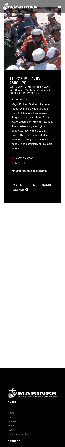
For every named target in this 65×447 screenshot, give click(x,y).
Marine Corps (32, 393)
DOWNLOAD (24, 157)
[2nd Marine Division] (20, 6)
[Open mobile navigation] (59, 6)
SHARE (20, 162)
